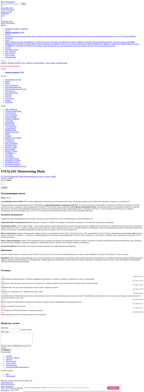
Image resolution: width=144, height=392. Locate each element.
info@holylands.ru (7, 386)
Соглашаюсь (113, 388)
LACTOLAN (73, 44)
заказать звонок (6, 12)
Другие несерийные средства (104, 46)
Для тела (117, 36)
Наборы (133, 36)
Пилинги (110, 36)
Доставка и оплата (11, 49)
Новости (9, 359)
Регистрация (10, 2)
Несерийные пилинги (86, 46)
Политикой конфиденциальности (55, 387)
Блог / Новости (10, 51)
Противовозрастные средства (72, 36)
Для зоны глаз (88, 36)
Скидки (8, 48)
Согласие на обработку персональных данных (77, 387)
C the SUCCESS (118, 42)
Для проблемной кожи (53, 36)
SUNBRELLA (10, 46)
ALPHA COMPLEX (77, 42)
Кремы (23, 36)
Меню (3, 25)
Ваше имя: (4, 328)
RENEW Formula (133, 44)
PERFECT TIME (110, 44)
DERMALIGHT (10, 44)
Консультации (10, 53)
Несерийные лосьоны (55, 46)
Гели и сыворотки (38, 36)
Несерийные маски (71, 46)
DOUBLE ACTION (24, 44)
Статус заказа (10, 55)
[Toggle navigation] (6, 25)
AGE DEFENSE (64, 42)
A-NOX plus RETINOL (26, 42)
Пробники (9, 38)
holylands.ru (5, 390)
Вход (2, 2)
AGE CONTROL (52, 42)
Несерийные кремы (40, 46)
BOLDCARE (107, 42)
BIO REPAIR (97, 42)
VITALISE (19, 46)
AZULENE (89, 42)
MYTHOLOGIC (97, 44)
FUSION (39, 44)
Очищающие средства (13, 36)
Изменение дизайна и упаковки (16, 29)
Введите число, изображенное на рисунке (16, 346)
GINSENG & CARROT (51, 44)
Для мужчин (125, 36)
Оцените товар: (26, 330)
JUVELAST (64, 44)
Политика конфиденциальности (17, 367)
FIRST (33, 44)
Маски (29, 36)
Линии (7, 40)
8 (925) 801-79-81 (7, 8)
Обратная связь (10, 57)
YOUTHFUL (28, 46)
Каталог (8, 34)
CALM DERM (129, 42)
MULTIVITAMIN (85, 44)
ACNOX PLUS (39, 42)
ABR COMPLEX (11, 42)
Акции (7, 31)
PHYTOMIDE (121, 44)
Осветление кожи (100, 36)
